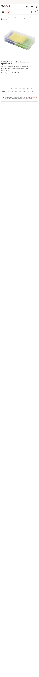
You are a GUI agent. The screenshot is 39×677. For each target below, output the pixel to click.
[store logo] (5, 6)
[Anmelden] (26, 7)
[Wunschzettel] (31, 7)
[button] (14, 57)
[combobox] (22, 12)
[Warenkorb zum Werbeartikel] (37, 6)
